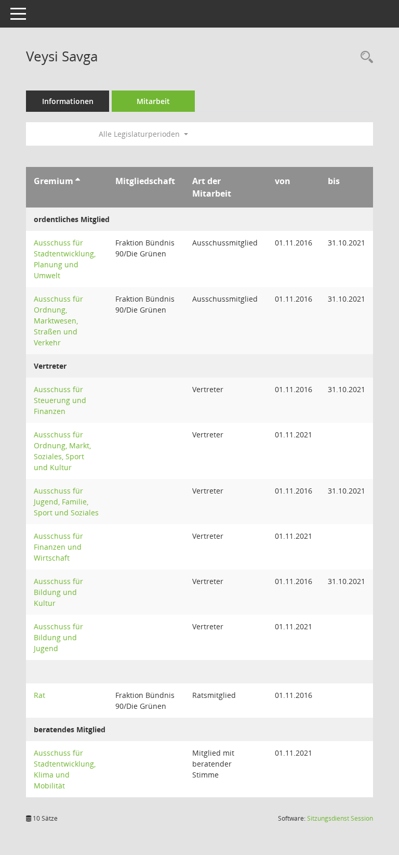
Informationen (68, 101)
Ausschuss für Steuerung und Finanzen (60, 400)
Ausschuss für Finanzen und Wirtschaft (58, 547)
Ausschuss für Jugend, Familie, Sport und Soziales (66, 501)
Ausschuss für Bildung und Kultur (58, 592)
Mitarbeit (153, 101)
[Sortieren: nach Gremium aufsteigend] (77, 181)
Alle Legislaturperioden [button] (140, 134)
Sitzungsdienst (340, 818)
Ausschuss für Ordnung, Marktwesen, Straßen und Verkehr (58, 320)
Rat (39, 695)
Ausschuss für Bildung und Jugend (58, 637)
